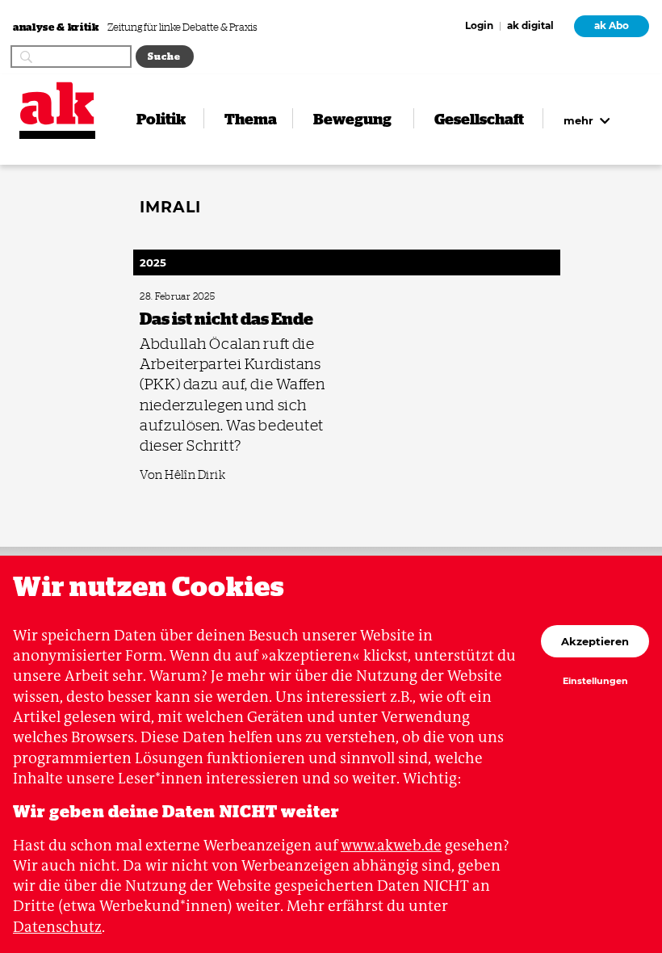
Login (479, 26)
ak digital (530, 26)
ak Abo (611, 25)
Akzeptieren (595, 641)
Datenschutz (57, 927)
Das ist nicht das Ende (178, 297)
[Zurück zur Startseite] (57, 103)
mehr (580, 120)
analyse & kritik (57, 26)
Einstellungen (595, 681)
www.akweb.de (391, 845)
